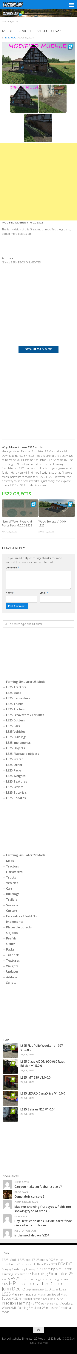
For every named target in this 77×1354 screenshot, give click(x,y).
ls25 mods (23, 1264)
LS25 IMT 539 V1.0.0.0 (35, 1077)
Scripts (11, 983)
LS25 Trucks (14, 704)
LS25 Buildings (16, 737)
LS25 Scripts (15, 787)
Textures (13, 960)
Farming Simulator (57, 1268)
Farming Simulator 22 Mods (25, 855)
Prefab (11, 938)
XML (13, 1307)
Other (10, 944)
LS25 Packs (14, 770)
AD (31, 1264)
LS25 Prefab (14, 759)
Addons (11, 977)
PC (57, 1298)
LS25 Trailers (15, 709)
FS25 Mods (9, 1260)
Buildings (12, 894)
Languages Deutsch (35, 1289)
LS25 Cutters (15, 720)
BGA (61, 1263)
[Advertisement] (38, 181)
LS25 (6, 1294)
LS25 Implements (18, 743)
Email (44, 592)
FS (8, 1279)
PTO (37, 1303)
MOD (15, 1298)
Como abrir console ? (29, 1196)
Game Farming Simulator (56, 1279)
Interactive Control (47, 1283)
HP (12, 1283)
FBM (4, 1279)
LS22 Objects (10, 21)
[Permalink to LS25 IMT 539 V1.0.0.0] (10, 1082)
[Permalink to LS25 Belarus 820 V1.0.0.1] (10, 1114)
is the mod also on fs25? (31, 1235)
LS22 (62, 1289)
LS (57, 1289)
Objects (12, 933)
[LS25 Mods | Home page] (16, 4)
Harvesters (14, 872)
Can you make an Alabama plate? (38, 1187)
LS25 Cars (13, 726)
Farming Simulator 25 (52, 1274)
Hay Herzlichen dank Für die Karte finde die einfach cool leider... (43, 1223)
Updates (12, 971)
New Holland (48, 1298)
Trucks (11, 877)
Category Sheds (10, 1269)
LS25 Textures (16, 781)
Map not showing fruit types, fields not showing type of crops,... (42, 1209)
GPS (5, 1284)
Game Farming (30, 1279)
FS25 (15, 1278)
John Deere (13, 1288)
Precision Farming (16, 1303)
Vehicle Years (53, 1303)
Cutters (12, 911)
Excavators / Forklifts (21, 916)
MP (20, 1298)
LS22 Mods (11, 37)
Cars (9, 888)
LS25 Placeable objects (22, 754)
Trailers (11, 899)
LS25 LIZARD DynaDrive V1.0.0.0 (42, 1093)
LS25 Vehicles (15, 731)
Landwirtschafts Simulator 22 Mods (23, 1338)
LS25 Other (14, 765)
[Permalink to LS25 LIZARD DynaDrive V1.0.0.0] (10, 1098)
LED (48, 1289)
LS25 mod (24, 1260)
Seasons (12, 905)
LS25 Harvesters (18, 698)
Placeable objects (19, 927)
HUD (20, 1284)
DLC (39, 1269)
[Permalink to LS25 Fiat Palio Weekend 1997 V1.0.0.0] (10, 1050)
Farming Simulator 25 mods (35, 1308)
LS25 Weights (16, 776)
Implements (14, 922)
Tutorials (12, 955)
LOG (54, 1289)
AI (35, 1264)
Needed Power (31, 1298)
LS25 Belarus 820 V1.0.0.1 (38, 1109)
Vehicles (12, 883)
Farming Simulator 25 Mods (25, 682)
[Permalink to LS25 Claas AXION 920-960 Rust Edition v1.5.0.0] (10, 1066)
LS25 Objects (15, 748)
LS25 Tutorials (16, 792)
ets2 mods (61, 1308)
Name (10, 592)
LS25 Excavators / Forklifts (25, 715)
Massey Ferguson (24, 1294)
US (42, 1303)
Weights (12, 966)
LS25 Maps (13, 693)
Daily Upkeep (28, 1269)
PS (32, 1303)
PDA (61, 1298)
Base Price (43, 1264)
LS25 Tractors (16, 687)
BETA (54, 1264)
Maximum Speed (49, 1294)
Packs (10, 949)
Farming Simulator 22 (16, 1274)
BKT (69, 1263)
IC (25, 1284)
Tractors (12, 866)
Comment (12, 567)
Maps (10, 861)
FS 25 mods (40, 1260)
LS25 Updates (16, 798)
